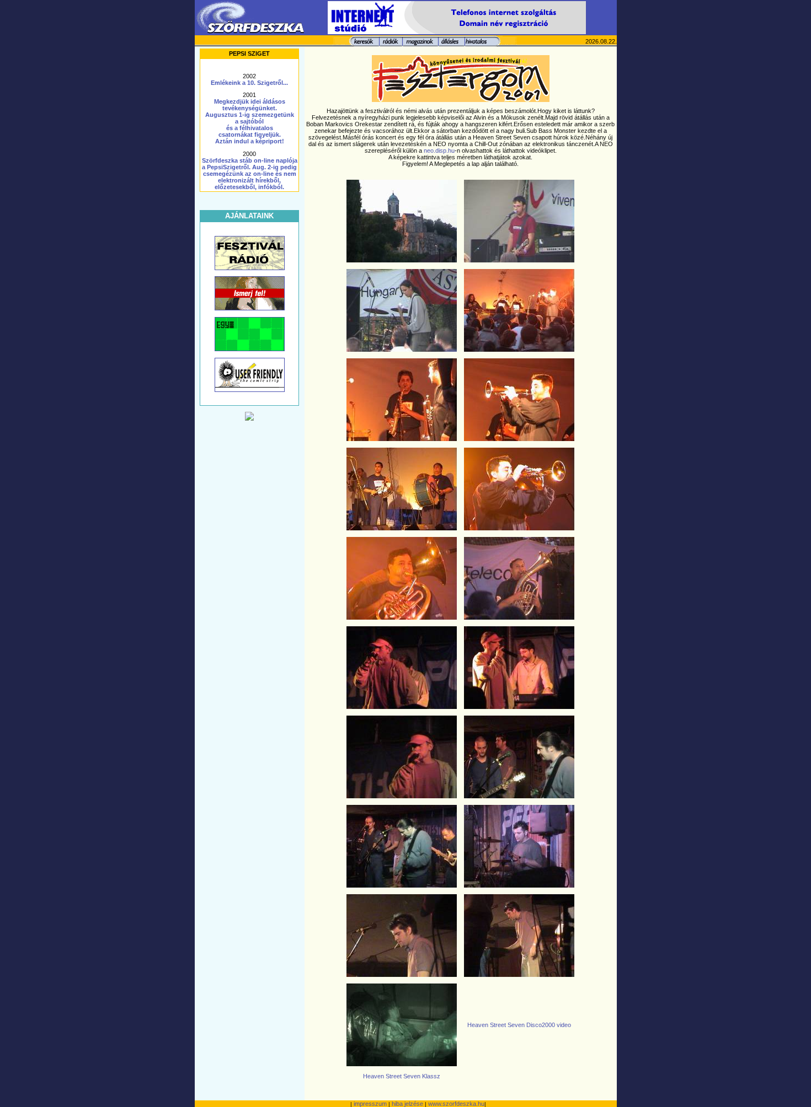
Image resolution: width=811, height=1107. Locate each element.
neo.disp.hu (439, 150)
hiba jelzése (407, 1103)
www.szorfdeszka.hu (456, 1103)
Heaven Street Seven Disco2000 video (519, 1025)
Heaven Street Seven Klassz (401, 1076)
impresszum (370, 1103)
